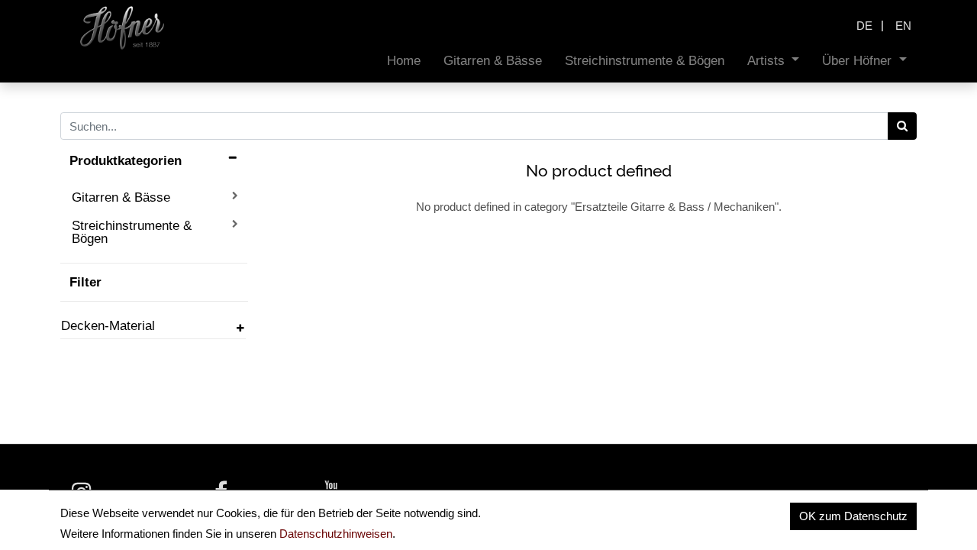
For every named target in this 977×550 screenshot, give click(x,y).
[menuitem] (404, 60)
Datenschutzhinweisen (335, 533)
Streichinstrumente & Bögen (132, 232)
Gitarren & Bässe (121, 197)
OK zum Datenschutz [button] (853, 516)
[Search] (902, 126)
